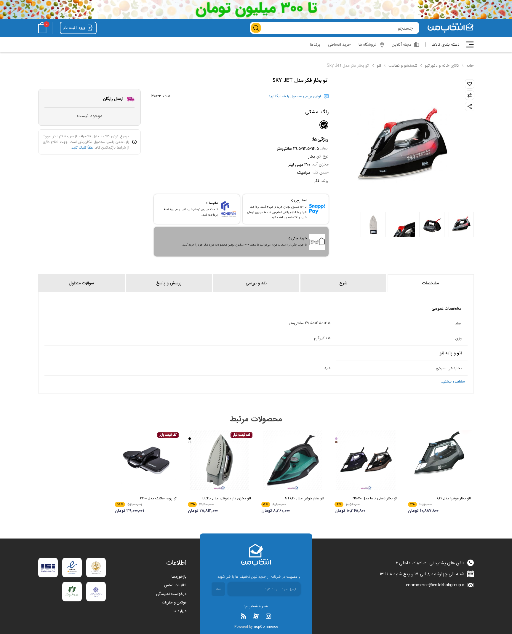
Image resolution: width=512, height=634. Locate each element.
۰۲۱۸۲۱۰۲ (419, 563)
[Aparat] (256, 616)
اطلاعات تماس (175, 585)
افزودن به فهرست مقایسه (469, 95)
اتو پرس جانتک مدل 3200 (158, 498)
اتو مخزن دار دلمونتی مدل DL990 (226, 498)
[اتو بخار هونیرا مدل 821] (439, 460)
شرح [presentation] (343, 283)
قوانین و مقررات (174, 602)
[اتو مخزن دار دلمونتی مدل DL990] (219, 460)
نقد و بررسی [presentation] (256, 283)
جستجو (256, 28)
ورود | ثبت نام (74, 28)
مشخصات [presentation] (430, 283)
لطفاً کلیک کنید (83, 147)
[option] (461, 224)
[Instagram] (268, 616)
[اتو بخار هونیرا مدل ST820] (292, 460)
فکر (316, 180)
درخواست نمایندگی (171, 594)
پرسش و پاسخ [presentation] (169, 283)
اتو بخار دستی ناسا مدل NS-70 (375, 498)
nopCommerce (266, 627)
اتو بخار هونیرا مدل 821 (454, 498)
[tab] (430, 283)
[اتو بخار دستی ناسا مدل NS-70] (366, 460)
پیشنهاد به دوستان (469, 106)
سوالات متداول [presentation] (81, 283)
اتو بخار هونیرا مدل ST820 (304, 498)
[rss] (243, 616)
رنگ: (317, 112)
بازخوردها (179, 577)
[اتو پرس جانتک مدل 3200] (146, 460)
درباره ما (180, 611)
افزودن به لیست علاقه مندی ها (469, 84)
